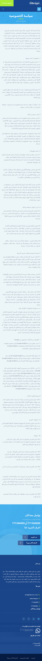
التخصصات (36, 643)
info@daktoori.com (31, 595)
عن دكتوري (34, 537)
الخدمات (37, 645)
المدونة (33, 658)
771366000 (34, 523)
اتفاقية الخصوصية (24, 658)
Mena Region (34, 598)
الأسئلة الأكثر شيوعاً (31, 543)
